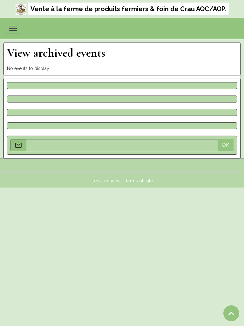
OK (225, 145)
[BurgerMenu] (13, 28)
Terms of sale (139, 180)
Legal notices (105, 180)
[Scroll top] (231, 313)
